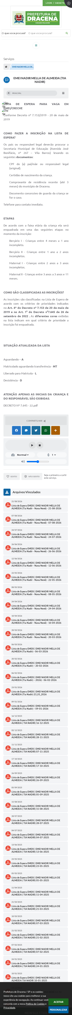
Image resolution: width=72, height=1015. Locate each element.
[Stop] (39, 445)
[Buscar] (66, 33)
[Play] (32, 445)
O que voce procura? (14, 33)
